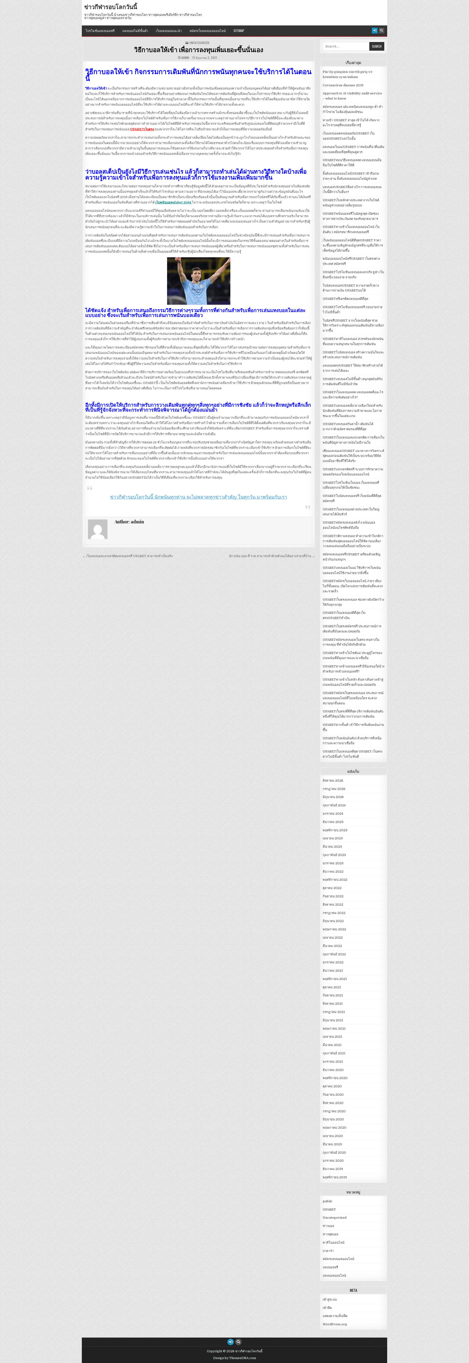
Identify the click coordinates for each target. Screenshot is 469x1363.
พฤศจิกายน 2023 (335, 830)
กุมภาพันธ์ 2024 (334, 805)
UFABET (329, 1209)
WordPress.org (335, 1324)
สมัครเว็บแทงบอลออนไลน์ (208, 30)
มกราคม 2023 (333, 863)
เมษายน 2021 (332, 1036)
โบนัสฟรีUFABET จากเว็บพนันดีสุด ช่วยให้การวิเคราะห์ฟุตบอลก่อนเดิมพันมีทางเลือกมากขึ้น (353, 326)
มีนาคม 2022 (332, 946)
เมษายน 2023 (333, 838)
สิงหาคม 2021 (333, 1003)
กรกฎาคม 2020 (334, 1111)
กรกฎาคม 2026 (334, 789)
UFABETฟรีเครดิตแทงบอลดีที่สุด (345, 299)
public (327, 1201)
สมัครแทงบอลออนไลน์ (338, 1259)
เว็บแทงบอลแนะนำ (169, 30)
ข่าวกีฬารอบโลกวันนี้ (110, 7)
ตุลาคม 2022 (332, 888)
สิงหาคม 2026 (333, 780)
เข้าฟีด (327, 1308)
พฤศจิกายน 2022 (335, 879)
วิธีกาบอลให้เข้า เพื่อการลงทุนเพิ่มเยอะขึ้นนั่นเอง (198, 49)
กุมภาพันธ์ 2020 (334, 1152)
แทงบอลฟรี (330, 1267)
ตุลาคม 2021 (332, 987)
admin (185, 57)
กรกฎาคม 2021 (334, 1012)
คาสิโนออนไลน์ (333, 1242)
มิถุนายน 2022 (333, 921)
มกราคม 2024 (333, 813)
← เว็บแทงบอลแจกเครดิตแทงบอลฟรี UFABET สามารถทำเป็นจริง (127, 556)
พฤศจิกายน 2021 (335, 979)
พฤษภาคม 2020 (334, 1127)
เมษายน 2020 (333, 1136)
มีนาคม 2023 (332, 846)
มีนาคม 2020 (332, 1144)
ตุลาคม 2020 (332, 1086)
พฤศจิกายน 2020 (335, 1078)
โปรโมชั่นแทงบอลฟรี (100, 30)
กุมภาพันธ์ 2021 (334, 1053)
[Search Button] (381, 31)
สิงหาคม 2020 (333, 1103)
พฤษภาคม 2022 (334, 929)
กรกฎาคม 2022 (334, 913)
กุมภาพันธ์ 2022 (334, 954)
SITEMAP (239, 30)
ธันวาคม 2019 (333, 1169)
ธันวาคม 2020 (333, 1070)
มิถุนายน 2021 (333, 1020)
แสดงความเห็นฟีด (335, 1316)
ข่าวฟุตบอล (330, 1234)
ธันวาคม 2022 (333, 871)
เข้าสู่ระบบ (330, 1299)
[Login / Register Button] (375, 31)
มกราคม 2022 (333, 962)
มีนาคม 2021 (332, 1045)
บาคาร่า (328, 1251)
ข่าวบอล (328, 1226)
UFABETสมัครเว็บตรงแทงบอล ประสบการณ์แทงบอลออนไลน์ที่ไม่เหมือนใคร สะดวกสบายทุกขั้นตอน (353, 698)
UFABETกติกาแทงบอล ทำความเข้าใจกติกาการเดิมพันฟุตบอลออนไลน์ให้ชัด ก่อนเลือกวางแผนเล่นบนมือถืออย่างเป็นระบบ (353, 541)
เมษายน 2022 (333, 937)
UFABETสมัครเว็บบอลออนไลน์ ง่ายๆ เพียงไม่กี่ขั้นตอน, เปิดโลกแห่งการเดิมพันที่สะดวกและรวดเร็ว (353, 586)
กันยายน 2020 (333, 1094)
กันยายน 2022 (333, 896)
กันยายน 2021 (333, 995)
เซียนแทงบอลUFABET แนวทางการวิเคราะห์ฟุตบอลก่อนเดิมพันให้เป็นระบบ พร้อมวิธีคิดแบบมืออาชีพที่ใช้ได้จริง (353, 456)
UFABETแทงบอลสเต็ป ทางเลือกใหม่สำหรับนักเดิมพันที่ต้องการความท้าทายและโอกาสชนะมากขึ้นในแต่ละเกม (353, 411)
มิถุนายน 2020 (333, 1119)
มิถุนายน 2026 (333, 797)
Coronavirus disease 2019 (343, 85)
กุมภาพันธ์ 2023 (334, 855)
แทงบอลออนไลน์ (334, 1275)
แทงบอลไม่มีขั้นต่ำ (135, 30)
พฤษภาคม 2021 (334, 1028)
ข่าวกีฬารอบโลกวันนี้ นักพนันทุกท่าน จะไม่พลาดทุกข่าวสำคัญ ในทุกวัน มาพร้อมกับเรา (198, 497)
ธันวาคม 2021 (333, 970)
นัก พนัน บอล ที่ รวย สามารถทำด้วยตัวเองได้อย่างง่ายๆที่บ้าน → (272, 556)
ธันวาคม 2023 (333, 822)
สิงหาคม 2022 (333, 904)
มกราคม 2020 (333, 1160)
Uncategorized (199, 42)
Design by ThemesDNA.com (234, 1358)
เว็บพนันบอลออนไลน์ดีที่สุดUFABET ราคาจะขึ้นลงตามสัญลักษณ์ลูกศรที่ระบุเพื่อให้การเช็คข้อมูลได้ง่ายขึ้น (353, 245)
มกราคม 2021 (333, 1061)
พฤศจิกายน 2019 (335, 1177)
